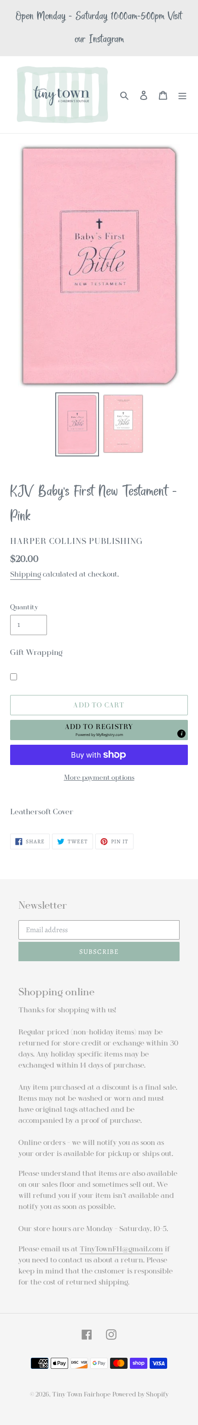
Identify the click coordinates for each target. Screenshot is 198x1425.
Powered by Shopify (140, 1394)
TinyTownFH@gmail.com (121, 1249)
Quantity (24, 607)
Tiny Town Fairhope (81, 1394)
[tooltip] (181, 734)
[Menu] (182, 94)
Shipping (25, 574)
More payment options (99, 777)
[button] (99, 730)
